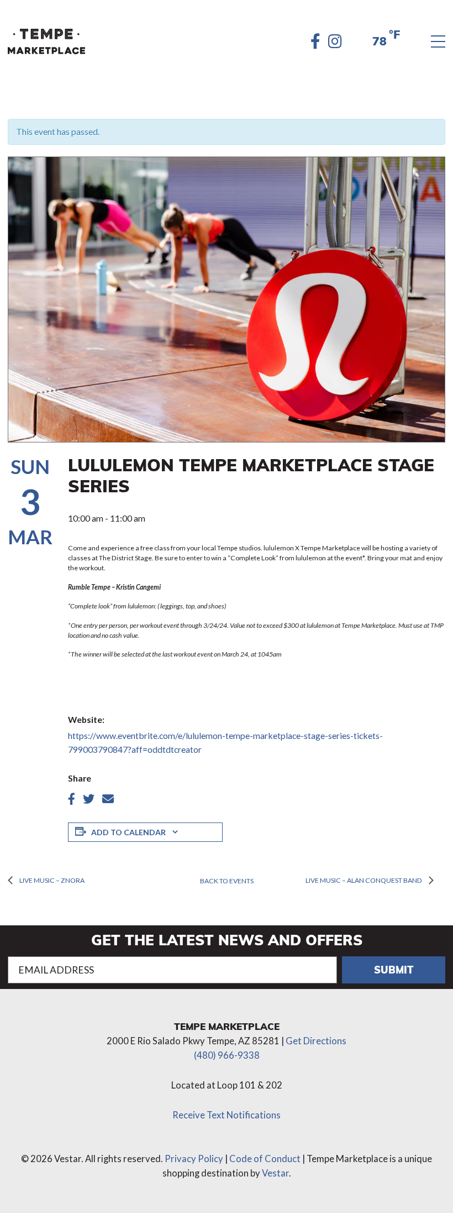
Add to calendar (128, 832)
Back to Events (227, 881)
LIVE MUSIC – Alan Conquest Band (364, 880)
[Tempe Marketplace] (46, 41)
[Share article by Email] (108, 799)
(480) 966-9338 (227, 1055)
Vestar (275, 1173)
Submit (393, 969)
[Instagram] (335, 41)
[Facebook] (315, 41)
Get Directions (316, 1041)
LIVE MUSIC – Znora (51, 880)
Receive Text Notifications (226, 1115)
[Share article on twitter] (88, 799)
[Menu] (438, 41)
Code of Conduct (265, 1158)
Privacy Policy (194, 1158)
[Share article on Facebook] (71, 799)
